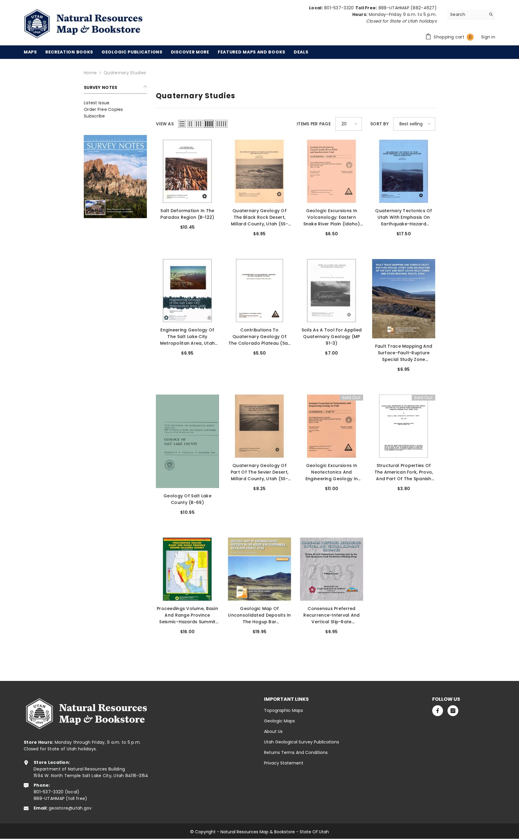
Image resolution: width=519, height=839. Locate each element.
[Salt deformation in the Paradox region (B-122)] (187, 171)
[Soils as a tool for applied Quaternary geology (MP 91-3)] (331, 290)
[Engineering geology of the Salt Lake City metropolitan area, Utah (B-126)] (187, 290)
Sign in (488, 37)
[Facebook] (437, 710)
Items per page (314, 124)
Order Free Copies (103, 109)
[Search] (471, 14)
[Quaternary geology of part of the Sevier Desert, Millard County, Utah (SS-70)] (259, 426)
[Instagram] (453, 710)
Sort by (379, 124)
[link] (115, 176)
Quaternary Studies (125, 73)
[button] (182, 124)
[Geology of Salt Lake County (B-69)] (187, 441)
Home (90, 73)
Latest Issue (96, 103)
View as (165, 124)
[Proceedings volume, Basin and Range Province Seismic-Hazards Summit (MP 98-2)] (187, 569)
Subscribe (94, 116)
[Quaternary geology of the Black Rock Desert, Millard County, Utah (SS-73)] (259, 171)
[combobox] (466, 14)
